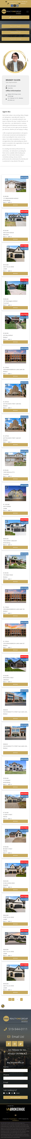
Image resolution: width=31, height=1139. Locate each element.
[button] (27, 12)
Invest (18, 1093)
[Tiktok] (17, 6)
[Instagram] (15, 6)
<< (10, 999)
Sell (12, 1093)
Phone (6, 1074)
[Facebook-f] (12, 6)
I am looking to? (10, 1090)
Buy (7, 1093)
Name (6, 1066)
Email (5, 1082)
